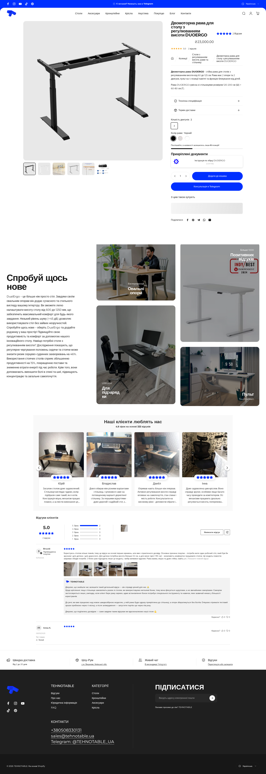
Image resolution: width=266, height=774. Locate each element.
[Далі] (155, 91)
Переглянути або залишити (220, 664)
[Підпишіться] (212, 698)
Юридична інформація (64, 702)
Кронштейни (99, 698)
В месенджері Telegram (156, 664)
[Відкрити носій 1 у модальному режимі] (93, 90)
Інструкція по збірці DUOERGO (210, 160)
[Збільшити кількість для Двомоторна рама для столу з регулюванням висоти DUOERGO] (186, 176)
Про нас (55, 698)
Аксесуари (98, 702)
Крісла (95, 707)
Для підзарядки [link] (110, 392)
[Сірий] (180, 138)
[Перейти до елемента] (29, 169)
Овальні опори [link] (136, 290)
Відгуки (55, 693)
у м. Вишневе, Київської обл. (94, 664)
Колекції (183, 58)
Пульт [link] (248, 394)
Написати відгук (212, 532)
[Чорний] (173, 138)
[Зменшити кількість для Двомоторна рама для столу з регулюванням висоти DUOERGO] (174, 176)
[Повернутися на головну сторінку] (172, 58)
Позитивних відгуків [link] (242, 257)
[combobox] (250, 4)
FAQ (53, 707)
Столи (95, 693)
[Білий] (187, 138)
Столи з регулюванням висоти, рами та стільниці (200, 58)
